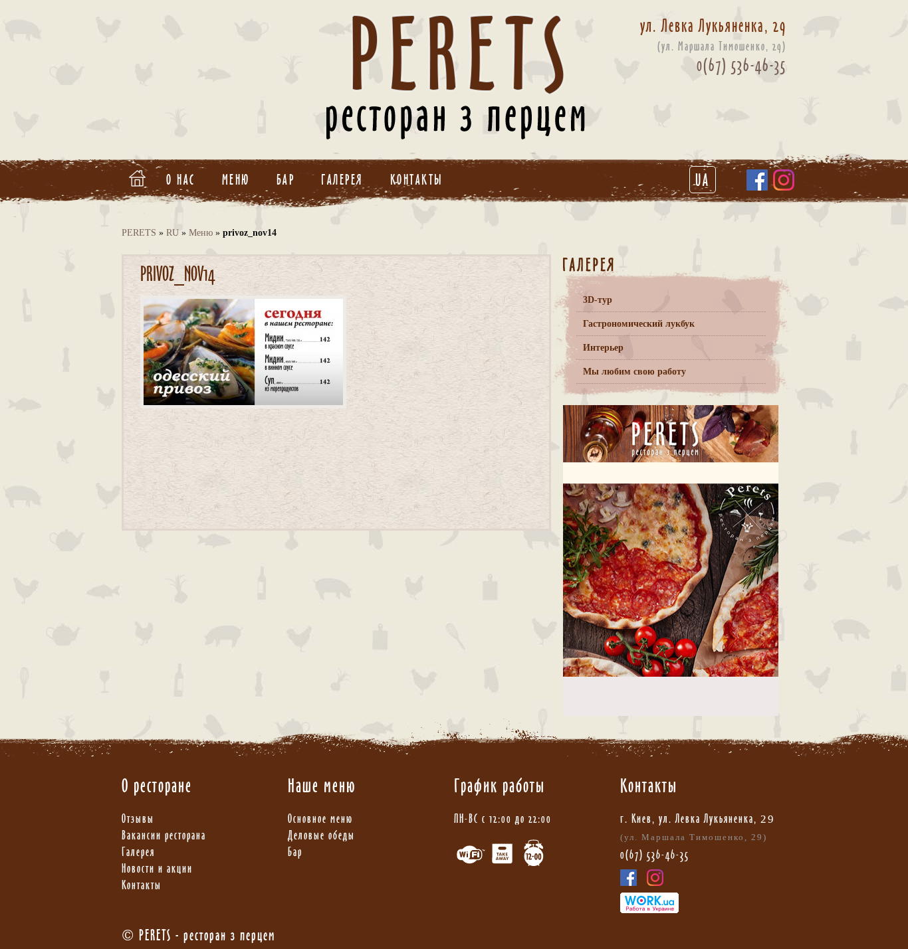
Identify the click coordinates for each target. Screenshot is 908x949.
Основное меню (320, 818)
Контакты (416, 179)
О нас (180, 179)
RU (172, 233)
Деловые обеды (321, 835)
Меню (236, 179)
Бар (286, 179)
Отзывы (138, 818)
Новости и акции (157, 868)
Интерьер (603, 348)
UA (702, 180)
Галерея (342, 179)
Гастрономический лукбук (639, 324)
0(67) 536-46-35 (741, 65)
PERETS (139, 233)
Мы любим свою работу (634, 372)
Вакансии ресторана (164, 835)
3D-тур (597, 300)
